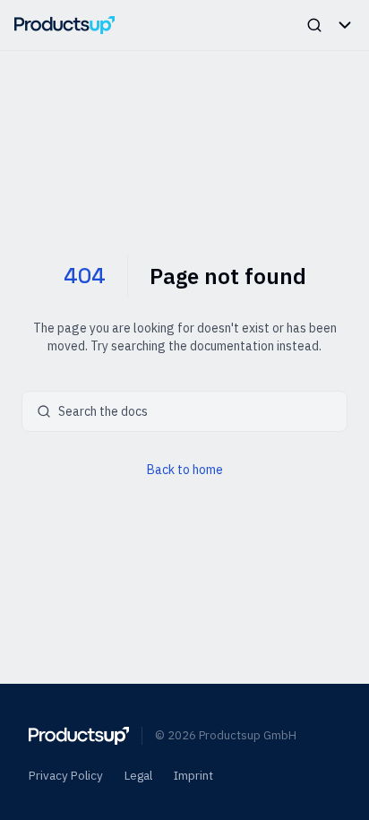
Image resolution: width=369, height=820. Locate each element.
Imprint (193, 775)
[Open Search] (314, 25)
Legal (138, 775)
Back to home (185, 470)
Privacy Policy (66, 775)
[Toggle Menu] (345, 25)
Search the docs (103, 411)
